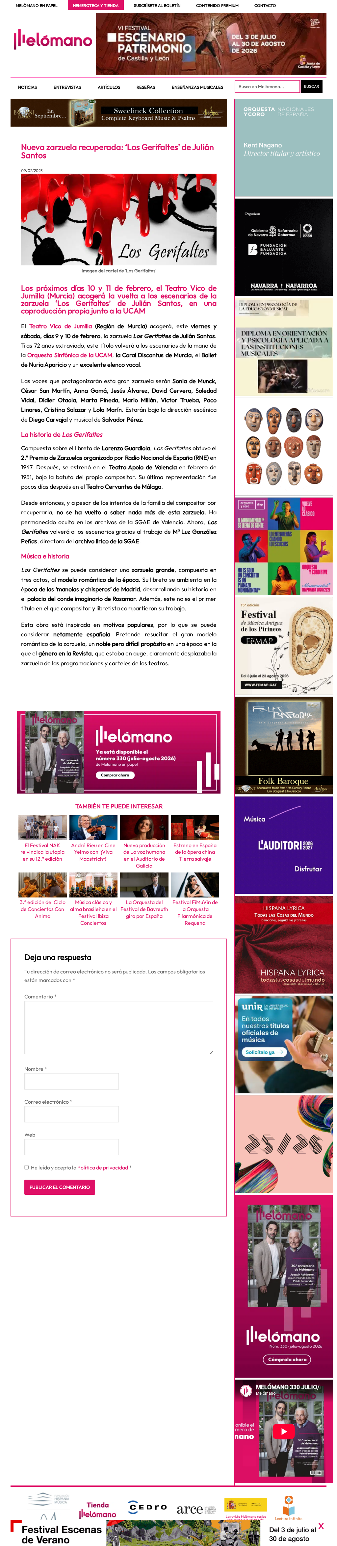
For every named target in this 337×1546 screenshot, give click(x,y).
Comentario (40, 996)
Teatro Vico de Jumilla (60, 326)
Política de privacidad (103, 1167)
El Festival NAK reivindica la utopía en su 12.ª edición (42, 852)
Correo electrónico (48, 1101)
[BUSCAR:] (268, 86)
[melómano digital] (284, 148)
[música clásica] (284, 1044)
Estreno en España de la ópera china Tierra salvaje (195, 852)
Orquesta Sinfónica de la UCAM (69, 355)
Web (29, 1134)
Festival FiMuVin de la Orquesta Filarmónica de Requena (195, 912)
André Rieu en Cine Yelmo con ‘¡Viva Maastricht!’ (93, 852)
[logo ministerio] (245, 1505)
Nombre (35, 1069)
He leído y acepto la (81, 1167)
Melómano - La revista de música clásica (53, 39)
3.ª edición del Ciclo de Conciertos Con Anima (42, 909)
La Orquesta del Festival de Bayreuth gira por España (144, 909)
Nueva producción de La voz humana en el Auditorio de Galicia (144, 855)
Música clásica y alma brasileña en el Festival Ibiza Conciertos (93, 912)
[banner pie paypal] (168, 1533)
